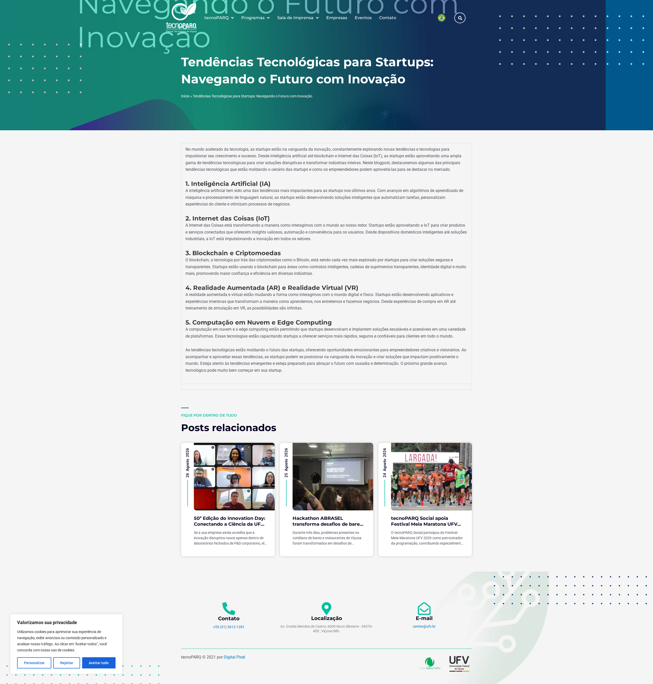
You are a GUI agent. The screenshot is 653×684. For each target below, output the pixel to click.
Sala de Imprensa (295, 17)
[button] (460, 18)
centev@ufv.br (424, 626)
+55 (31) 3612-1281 (229, 627)
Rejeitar (66, 663)
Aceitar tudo (99, 663)
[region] (66, 644)
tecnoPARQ (216, 17)
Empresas (336, 17)
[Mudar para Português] (441, 18)
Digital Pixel (234, 657)
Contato (387, 17)
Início (185, 96)
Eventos (363, 17)
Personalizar (34, 663)
